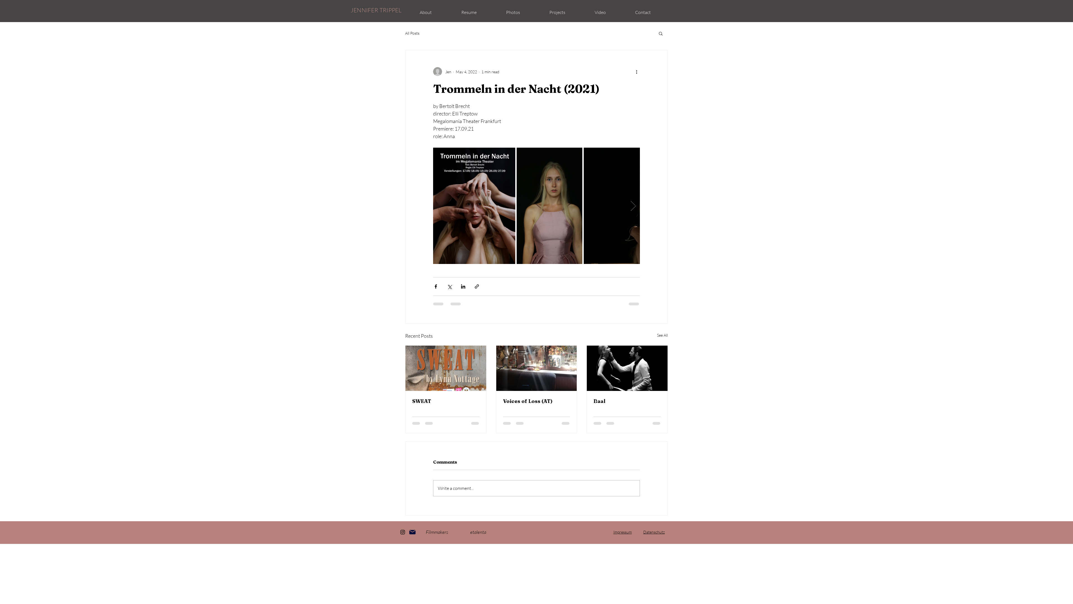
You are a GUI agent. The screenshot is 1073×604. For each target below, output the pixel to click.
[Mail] (412, 532)
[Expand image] (474, 206)
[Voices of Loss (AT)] (536, 368)
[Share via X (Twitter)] (449, 286)
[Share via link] (476, 286)
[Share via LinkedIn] (463, 286)
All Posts (412, 33)
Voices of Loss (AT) (527, 401)
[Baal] (627, 368)
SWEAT (421, 401)
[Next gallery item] (633, 205)
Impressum (622, 532)
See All (662, 335)
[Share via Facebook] (435, 286)
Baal (600, 401)
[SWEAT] (445, 368)
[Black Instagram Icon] (403, 532)
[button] (469, 12)
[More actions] (636, 71)
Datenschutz (654, 532)
